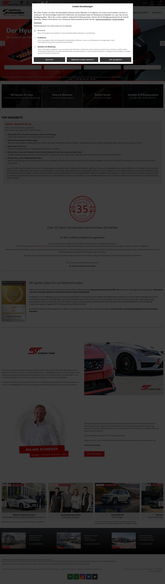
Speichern (49, 60)
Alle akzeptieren (115, 60)
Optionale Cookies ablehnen (82, 60)
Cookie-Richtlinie (118, 19)
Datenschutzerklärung (103, 19)
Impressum (38, 23)
